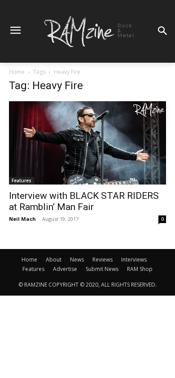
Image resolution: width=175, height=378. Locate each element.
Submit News (102, 269)
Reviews (102, 259)
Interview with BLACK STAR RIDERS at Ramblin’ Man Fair (84, 201)
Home (17, 72)
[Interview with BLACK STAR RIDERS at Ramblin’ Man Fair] (87, 143)
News (77, 259)
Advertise (65, 269)
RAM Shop (140, 269)
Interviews (134, 259)
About (53, 259)
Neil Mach (22, 218)
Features (21, 180)
